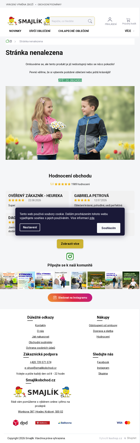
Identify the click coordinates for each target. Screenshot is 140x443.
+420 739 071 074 (40, 362)
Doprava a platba (103, 331)
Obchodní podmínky (49, 4)
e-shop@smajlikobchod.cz (41, 368)
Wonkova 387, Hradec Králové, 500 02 (40, 411)
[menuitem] (16, 31)
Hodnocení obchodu (70, 176)
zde (92, 218)
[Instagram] (70, 256)
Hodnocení (103, 336)
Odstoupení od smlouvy (103, 325)
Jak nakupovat (40, 336)
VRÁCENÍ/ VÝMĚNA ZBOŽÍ (19, 4)
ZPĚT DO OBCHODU (70, 80)
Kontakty (40, 325)
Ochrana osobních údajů (40, 347)
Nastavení (30, 227)
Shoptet (131, 438)
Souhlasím (109, 228)
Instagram (103, 368)
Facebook (103, 362)
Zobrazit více (70, 243)
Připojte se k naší (70, 265)
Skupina (103, 373)
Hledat (90, 21)
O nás (40, 331)
